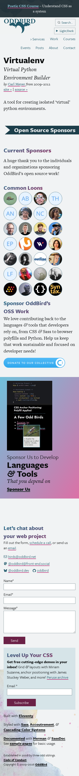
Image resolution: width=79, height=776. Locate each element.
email (12, 548)
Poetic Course (23, 5)
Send (14, 640)
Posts (40, 47)
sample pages (21, 743)
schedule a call (40, 542)
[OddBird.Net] (20, 26)
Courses (69, 38)
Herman (39, 738)
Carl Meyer (16, 84)
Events (26, 47)
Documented (14, 738)
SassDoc (58, 738)
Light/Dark (67, 31)
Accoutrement (42, 724)
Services (38, 39)
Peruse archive (57, 677)
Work (54, 38)
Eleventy (26, 715)
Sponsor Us (18, 489)
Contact (69, 47)
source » (21, 89)
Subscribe (21, 702)
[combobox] (65, 22)
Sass (24, 724)
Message (17, 608)
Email (14, 594)
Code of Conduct (15, 760)
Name (15, 580)
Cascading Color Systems (24, 729)
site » (8, 89)
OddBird (41, 764)
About (53, 47)
